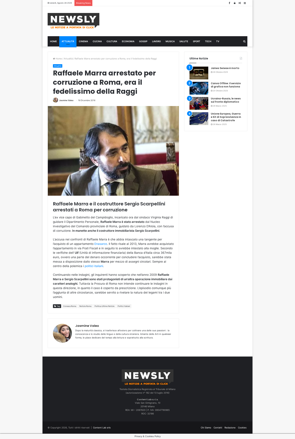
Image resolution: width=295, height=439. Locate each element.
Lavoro (156, 41)
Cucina (97, 41)
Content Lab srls (102, 427)
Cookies (242, 427)
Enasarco (100, 244)
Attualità (68, 41)
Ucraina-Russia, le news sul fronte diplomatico (226, 100)
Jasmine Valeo (66, 100)
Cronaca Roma (69, 306)
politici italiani (94, 266)
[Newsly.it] (73, 20)
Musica (170, 41)
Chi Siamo (206, 427)
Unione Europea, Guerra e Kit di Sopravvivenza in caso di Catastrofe (226, 117)
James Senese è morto (225, 68)
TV (217, 41)
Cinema (83, 41)
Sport (196, 41)
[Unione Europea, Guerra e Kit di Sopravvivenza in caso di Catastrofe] (198, 118)
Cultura (112, 41)
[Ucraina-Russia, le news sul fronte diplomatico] (198, 103)
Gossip (143, 41)
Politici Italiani (124, 306)
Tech (208, 41)
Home (53, 41)
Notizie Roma (85, 306)
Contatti (218, 427)
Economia (128, 41)
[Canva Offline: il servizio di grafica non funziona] (198, 88)
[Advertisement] (182, 20)
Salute (183, 41)
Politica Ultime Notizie (104, 306)
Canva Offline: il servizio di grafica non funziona (226, 85)
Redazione (230, 427)
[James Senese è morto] (198, 73)
